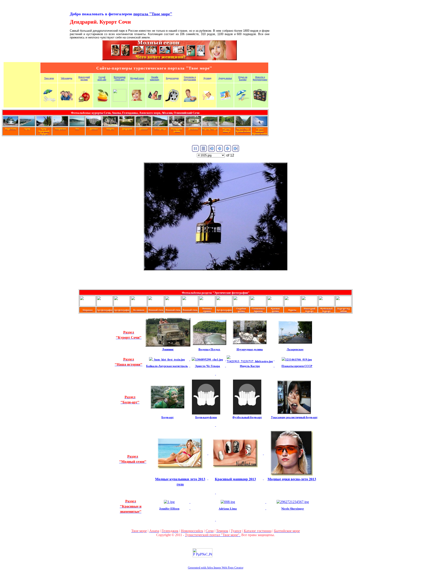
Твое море (49, 78)
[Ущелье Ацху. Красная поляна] (243, 125)
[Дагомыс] (93, 125)
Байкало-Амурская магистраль (167, 366)
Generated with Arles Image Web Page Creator (215, 567)
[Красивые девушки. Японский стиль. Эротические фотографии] (156, 305)
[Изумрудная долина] (176, 125)
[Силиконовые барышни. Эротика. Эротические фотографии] (258, 305)
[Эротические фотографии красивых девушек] (104, 305)
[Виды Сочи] (10, 125)
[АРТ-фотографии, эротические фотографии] (224, 305)
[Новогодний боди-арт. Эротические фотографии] (309, 305)
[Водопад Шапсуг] (226, 125)
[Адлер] (27, 125)
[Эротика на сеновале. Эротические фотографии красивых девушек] (139, 305)
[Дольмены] (193, 125)
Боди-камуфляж (206, 417)
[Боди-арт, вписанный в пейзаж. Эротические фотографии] (343, 305)
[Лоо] (77, 125)
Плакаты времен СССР (296, 366)
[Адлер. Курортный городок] (43, 125)
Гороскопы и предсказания (190, 78)
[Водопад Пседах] (210, 125)
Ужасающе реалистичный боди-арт (294, 417)
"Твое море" (152, 14)
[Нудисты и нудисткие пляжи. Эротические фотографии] (292, 305)
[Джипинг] (143, 125)
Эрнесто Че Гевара (207, 366)
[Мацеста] (110, 125)
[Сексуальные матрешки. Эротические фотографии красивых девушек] (87, 305)
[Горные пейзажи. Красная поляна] (259, 125)
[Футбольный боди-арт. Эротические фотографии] (326, 305)
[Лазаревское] (60, 125)
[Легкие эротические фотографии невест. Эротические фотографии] (241, 305)
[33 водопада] (160, 125)
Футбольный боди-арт (247, 417)
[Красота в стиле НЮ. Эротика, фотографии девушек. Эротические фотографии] (275, 305)
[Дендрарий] (126, 125)
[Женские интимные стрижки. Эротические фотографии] (207, 305)
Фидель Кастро (250, 366)
